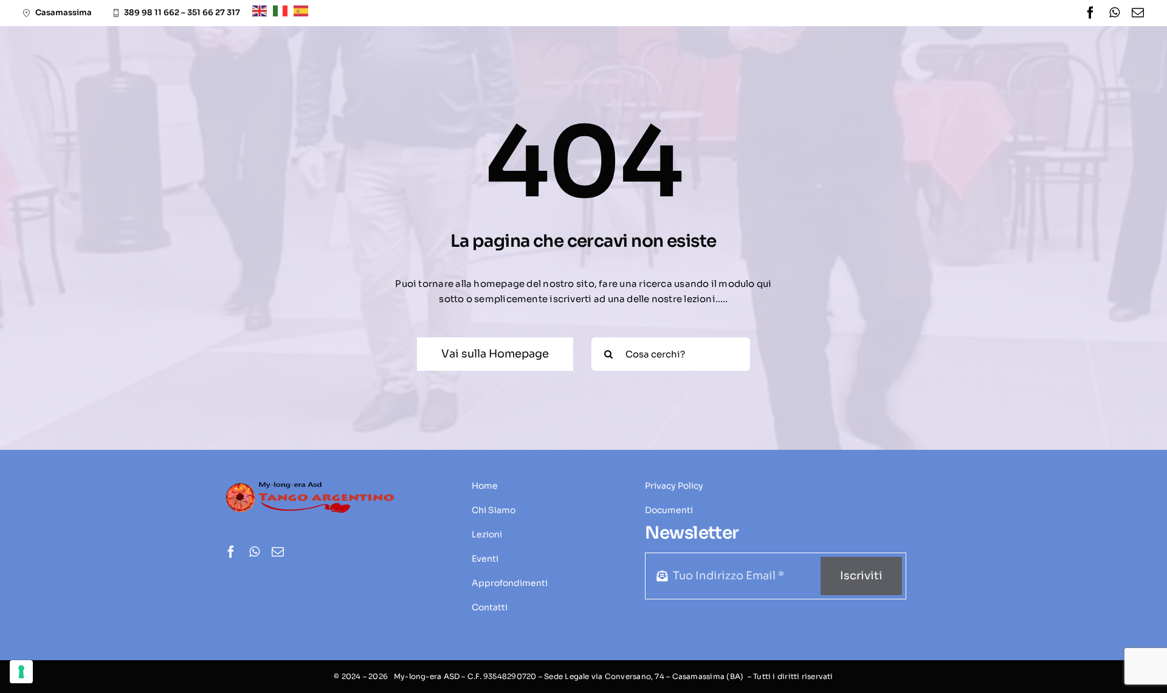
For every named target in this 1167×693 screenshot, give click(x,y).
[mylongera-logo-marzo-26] (310, 485)
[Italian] (283, 10)
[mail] (1138, 13)
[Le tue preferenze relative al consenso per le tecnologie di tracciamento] (21, 671)
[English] (262, 10)
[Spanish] (304, 10)
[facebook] (1090, 13)
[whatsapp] (1114, 13)
